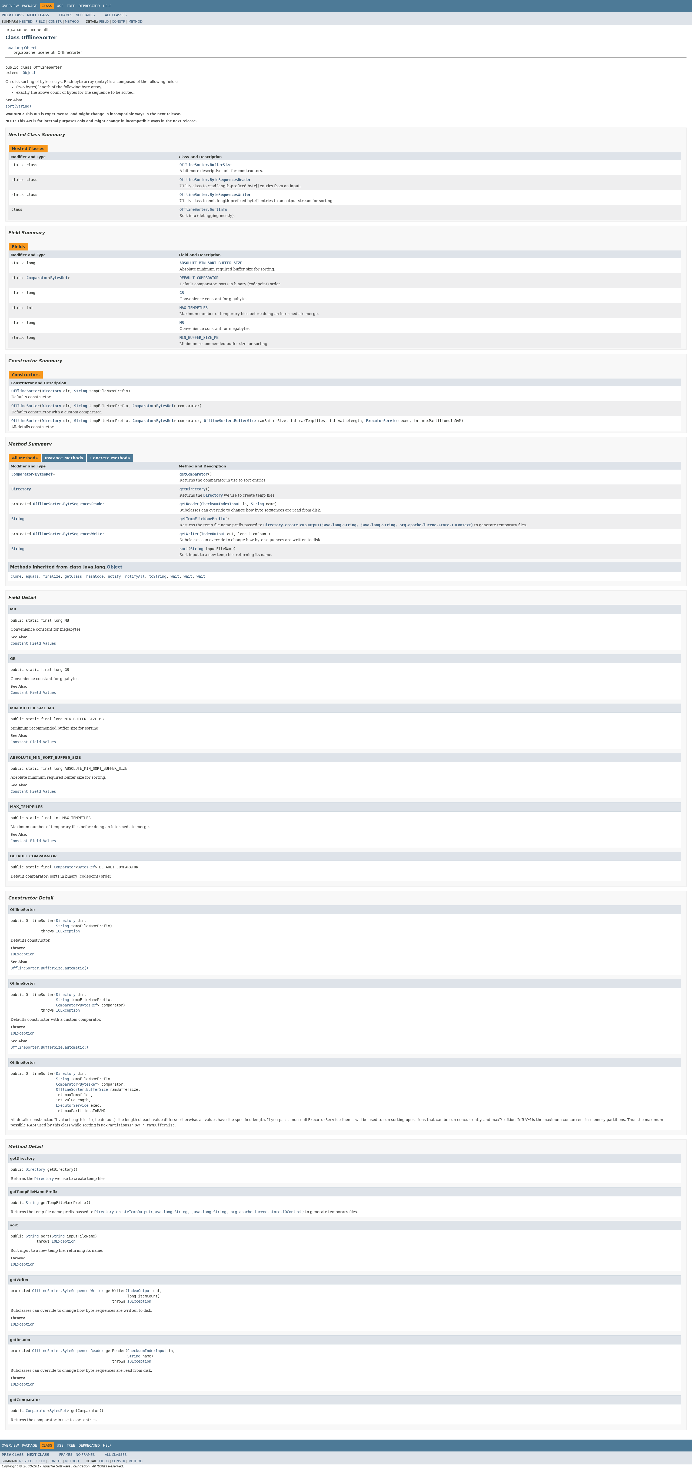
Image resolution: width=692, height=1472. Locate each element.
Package (29, 6)
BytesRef (59, 278)
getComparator (193, 474)
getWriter (189, 534)
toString (157, 576)
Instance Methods (64, 458)
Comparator (37, 278)
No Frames (85, 15)
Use (60, 6)
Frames (65, 15)
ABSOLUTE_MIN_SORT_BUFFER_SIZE (210, 263)
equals (32, 576)
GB (181, 292)
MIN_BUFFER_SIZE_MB (198, 337)
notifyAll (135, 576)
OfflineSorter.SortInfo (203, 209)
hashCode (95, 576)
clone (16, 576)
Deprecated (89, 6)
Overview (10, 6)
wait (175, 576)
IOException (68, 931)
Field (40, 22)
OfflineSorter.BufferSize (205, 165)
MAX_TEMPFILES (193, 308)
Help (107, 6)
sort (183, 549)
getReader (189, 504)
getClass (73, 576)
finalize (51, 576)
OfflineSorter (25, 391)
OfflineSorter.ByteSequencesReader (215, 180)
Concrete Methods (110, 458)
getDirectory (192, 489)
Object (29, 73)
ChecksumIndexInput (220, 504)
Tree (71, 6)
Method (72, 22)
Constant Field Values (33, 643)
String (80, 391)
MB (181, 322)
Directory (51, 391)
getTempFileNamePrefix (202, 519)
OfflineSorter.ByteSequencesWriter (215, 194)
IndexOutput (213, 534)
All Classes (116, 15)
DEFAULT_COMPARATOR (198, 278)
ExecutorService (382, 421)
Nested (25, 22)
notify (114, 576)
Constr (55, 22)
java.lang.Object (20, 48)
